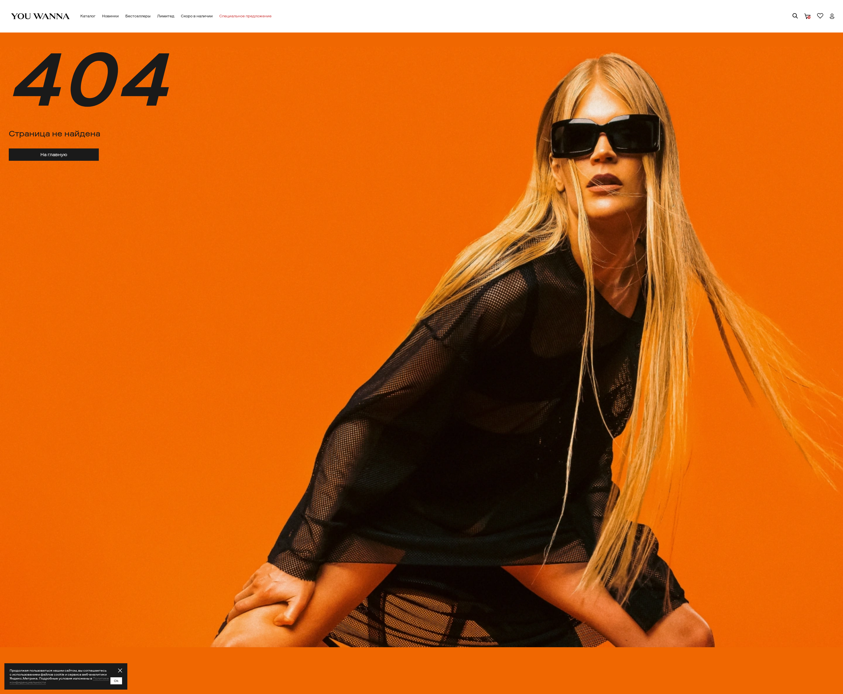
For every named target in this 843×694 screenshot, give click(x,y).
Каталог (87, 16)
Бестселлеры (138, 16)
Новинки (110, 16)
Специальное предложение (245, 16)
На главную (53, 154)
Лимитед (165, 16)
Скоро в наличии (197, 16)
